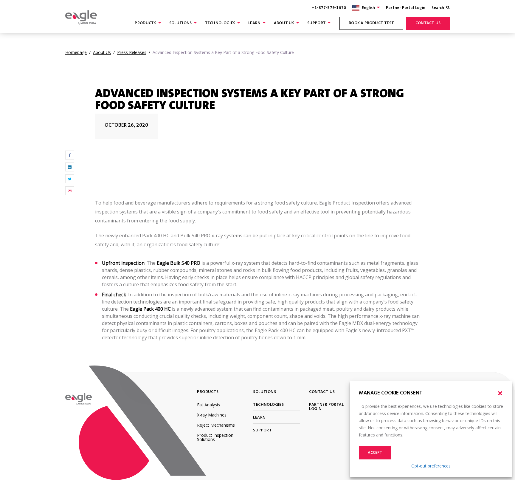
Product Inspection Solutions (215, 437)
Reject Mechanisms (216, 425)
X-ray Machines (212, 415)
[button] (500, 393)
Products (145, 23)
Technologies (220, 23)
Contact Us (427, 23)
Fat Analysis (208, 405)
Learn (254, 23)
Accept (375, 453)
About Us (284, 23)
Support (316, 23)
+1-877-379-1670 (329, 8)
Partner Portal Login (405, 8)
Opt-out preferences (431, 466)
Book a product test (371, 23)
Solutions (180, 23)
